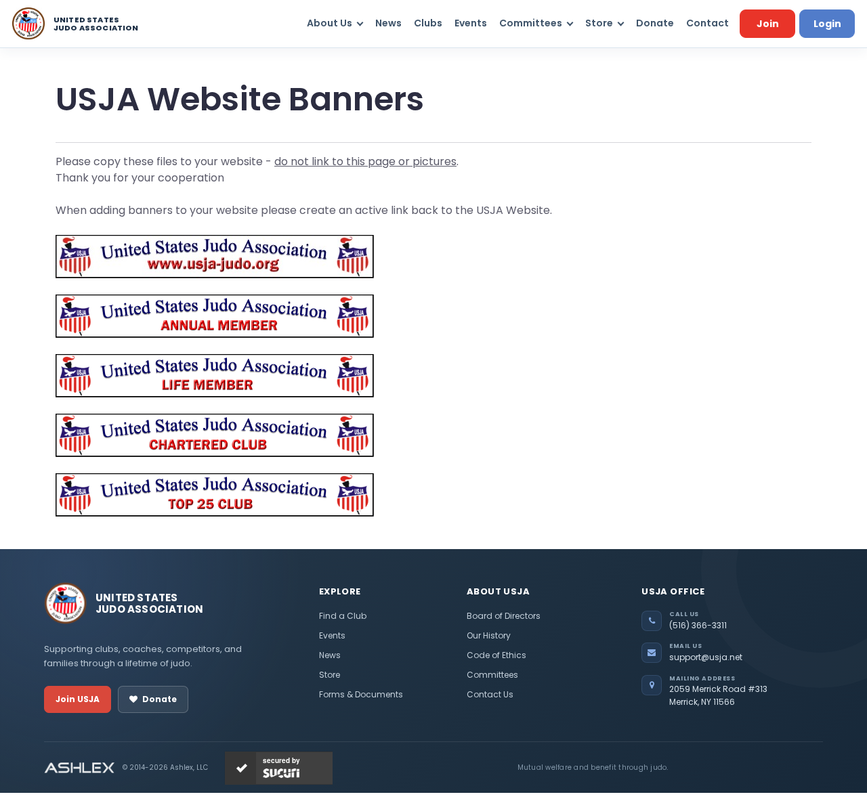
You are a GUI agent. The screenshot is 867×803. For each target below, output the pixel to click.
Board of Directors (504, 616)
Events (470, 23)
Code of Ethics (496, 655)
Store (599, 23)
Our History (489, 635)
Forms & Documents (361, 694)
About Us (329, 23)
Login (827, 23)
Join (768, 23)
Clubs (428, 23)
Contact (707, 23)
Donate (655, 23)
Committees (530, 23)
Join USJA (78, 699)
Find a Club (342, 616)
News (388, 23)
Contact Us (490, 694)
